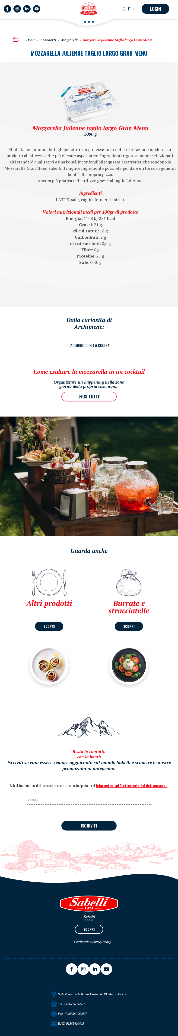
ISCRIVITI (89, 826)
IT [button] (130, 9)
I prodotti (48, 40)
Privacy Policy (101, 941)
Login (155, 8)
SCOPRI (49, 626)
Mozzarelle (69, 40)
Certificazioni (83, 941)
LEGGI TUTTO (89, 397)
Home (30, 40)
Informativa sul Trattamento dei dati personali (131, 785)
